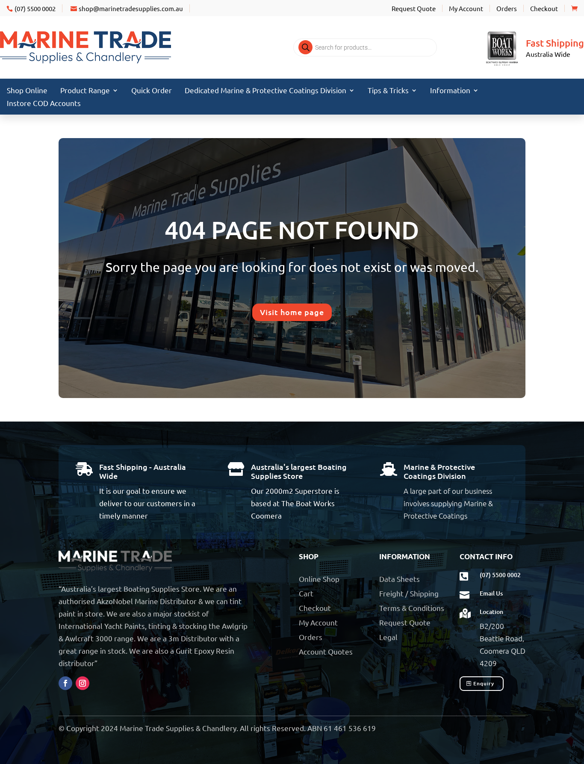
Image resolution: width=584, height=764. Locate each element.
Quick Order (151, 90)
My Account (466, 8)
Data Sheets (399, 578)
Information (450, 90)
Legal (388, 636)
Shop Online (27, 90)
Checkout (544, 8)
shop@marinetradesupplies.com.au (131, 8)
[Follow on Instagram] (82, 683)
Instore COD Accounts (44, 103)
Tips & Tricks (388, 90)
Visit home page (292, 312)
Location (491, 612)
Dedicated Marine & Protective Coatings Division (265, 90)
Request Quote (414, 8)
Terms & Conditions (411, 607)
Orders (506, 8)
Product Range (85, 90)
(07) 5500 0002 (35, 8)
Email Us (491, 593)
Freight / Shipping (409, 593)
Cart (306, 593)
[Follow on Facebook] (65, 683)
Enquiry (483, 683)
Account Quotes (326, 651)
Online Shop (319, 578)
